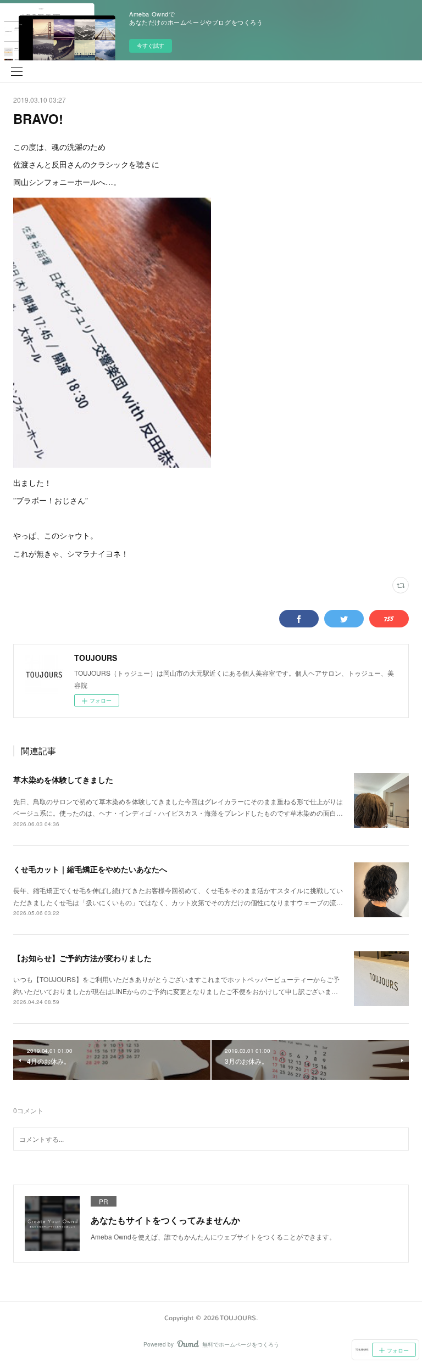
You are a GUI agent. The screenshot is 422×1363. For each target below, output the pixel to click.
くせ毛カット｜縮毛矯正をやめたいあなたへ (90, 868)
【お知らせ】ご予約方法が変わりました (82, 957)
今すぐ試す (150, 45)
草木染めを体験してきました (63, 779)
